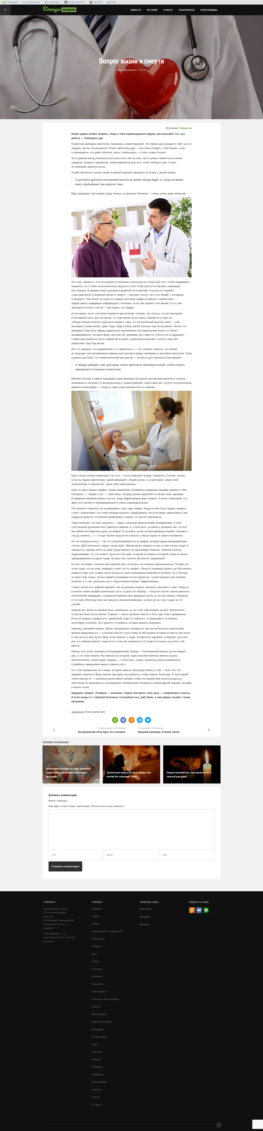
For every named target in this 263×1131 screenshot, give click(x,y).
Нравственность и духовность (108, 931)
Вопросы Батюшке (76, 2)
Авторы (144, 924)
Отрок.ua (185, 128)
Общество (97, 984)
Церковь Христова (101, 1021)
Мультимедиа (209, 9)
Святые (96, 1006)
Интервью (97, 1067)
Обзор (95, 923)
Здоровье (97, 908)
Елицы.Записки (33, 2)
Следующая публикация (158, 730)
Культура (97, 969)
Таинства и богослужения (105, 999)
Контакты (145, 908)
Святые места (99, 991)
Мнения (96, 1059)
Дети (94, 954)
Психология (98, 939)
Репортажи (97, 1074)
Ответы (167, 9)
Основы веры (99, 1036)
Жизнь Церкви (99, 1014)
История (96, 946)
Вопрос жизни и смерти (131, 61)
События (96, 1051)
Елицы (113, 2)
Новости (136, 9)
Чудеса (96, 916)
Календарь (97, 1029)
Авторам (145, 916)
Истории (152, 9)
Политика (97, 976)
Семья (95, 961)
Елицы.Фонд (54, 2)
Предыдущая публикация (101, 730)
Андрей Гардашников (126, 70)
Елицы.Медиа (12, 2)
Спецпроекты (187, 9)
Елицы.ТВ (97, 2)
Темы (95, 1044)
